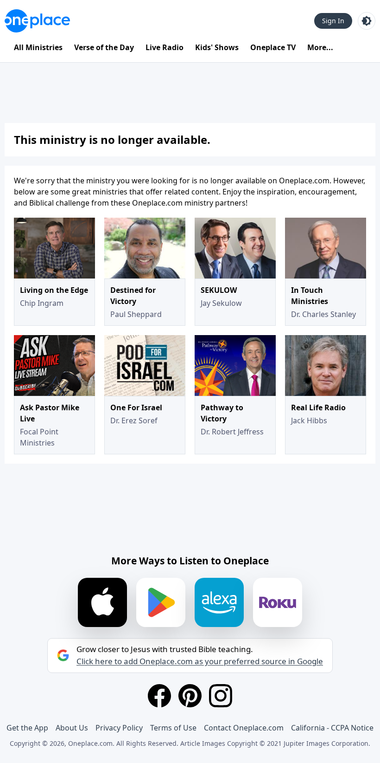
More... (320, 47)
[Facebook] (159, 695)
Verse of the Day (104, 47)
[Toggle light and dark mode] (366, 21)
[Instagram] (220, 695)
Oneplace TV (273, 47)
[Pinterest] (190, 695)
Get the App (27, 728)
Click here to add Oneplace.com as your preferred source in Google (199, 661)
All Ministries (38, 47)
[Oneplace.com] (37, 20)
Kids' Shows (217, 47)
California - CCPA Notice (332, 728)
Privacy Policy (119, 728)
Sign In (333, 20)
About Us (72, 728)
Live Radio (165, 47)
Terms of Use (173, 728)
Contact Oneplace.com (244, 728)
